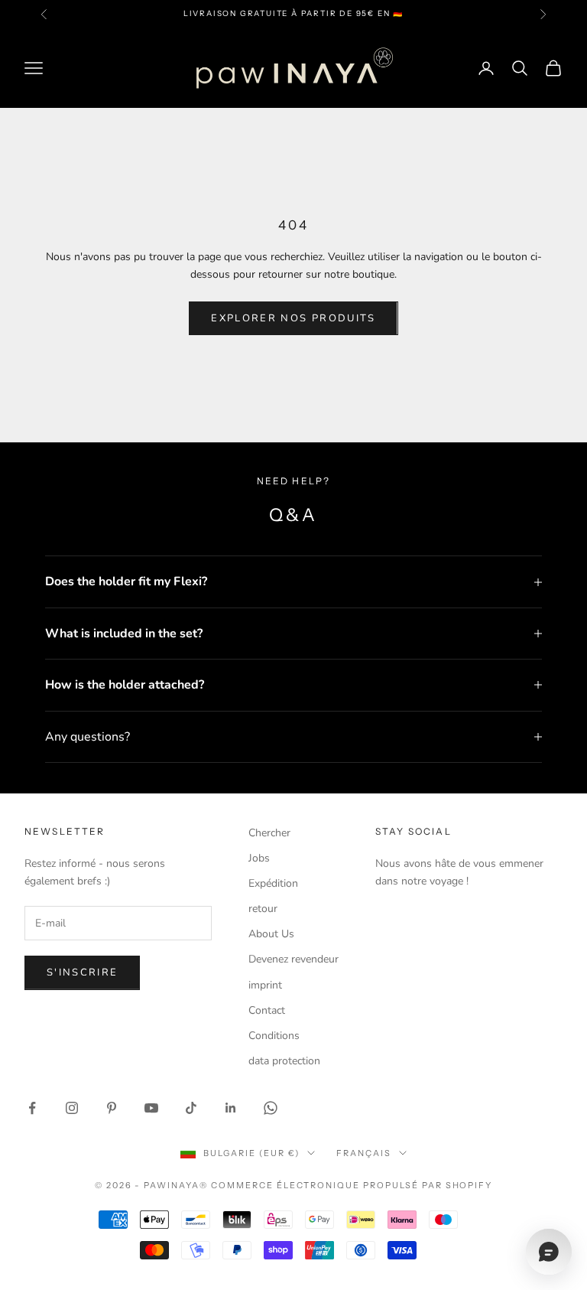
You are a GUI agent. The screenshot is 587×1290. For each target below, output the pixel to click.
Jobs (259, 858)
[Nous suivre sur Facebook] (32, 1108)
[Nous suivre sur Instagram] (71, 1108)
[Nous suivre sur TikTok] (191, 1108)
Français (363, 1153)
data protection (284, 1061)
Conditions (274, 1035)
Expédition (273, 883)
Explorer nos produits (293, 318)
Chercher (269, 833)
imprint (265, 985)
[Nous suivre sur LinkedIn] (230, 1108)
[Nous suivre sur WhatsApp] (270, 1108)
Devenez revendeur (293, 959)
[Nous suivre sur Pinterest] (111, 1108)
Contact (266, 1010)
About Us (271, 934)
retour (262, 908)
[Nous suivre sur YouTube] (151, 1108)
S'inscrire (82, 972)
